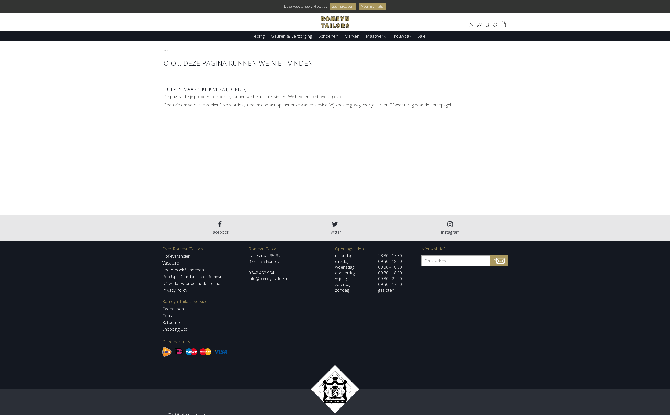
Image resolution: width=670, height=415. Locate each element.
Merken (351, 35)
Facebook (219, 232)
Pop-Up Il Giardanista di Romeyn (192, 276)
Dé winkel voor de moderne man (192, 283)
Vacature (170, 263)
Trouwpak (401, 35)
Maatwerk (376, 35)
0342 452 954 (261, 273)
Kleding (257, 35)
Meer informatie (372, 6)
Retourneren (174, 322)
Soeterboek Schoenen (183, 269)
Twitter (334, 232)
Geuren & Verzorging (291, 35)
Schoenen (328, 35)
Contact (169, 315)
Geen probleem (343, 6)
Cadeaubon (173, 308)
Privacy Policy (174, 290)
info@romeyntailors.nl (269, 279)
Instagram (450, 232)
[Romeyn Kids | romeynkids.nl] (335, 22)
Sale (421, 35)
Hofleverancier (176, 256)
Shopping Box (175, 329)
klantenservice (314, 105)
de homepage (437, 105)
